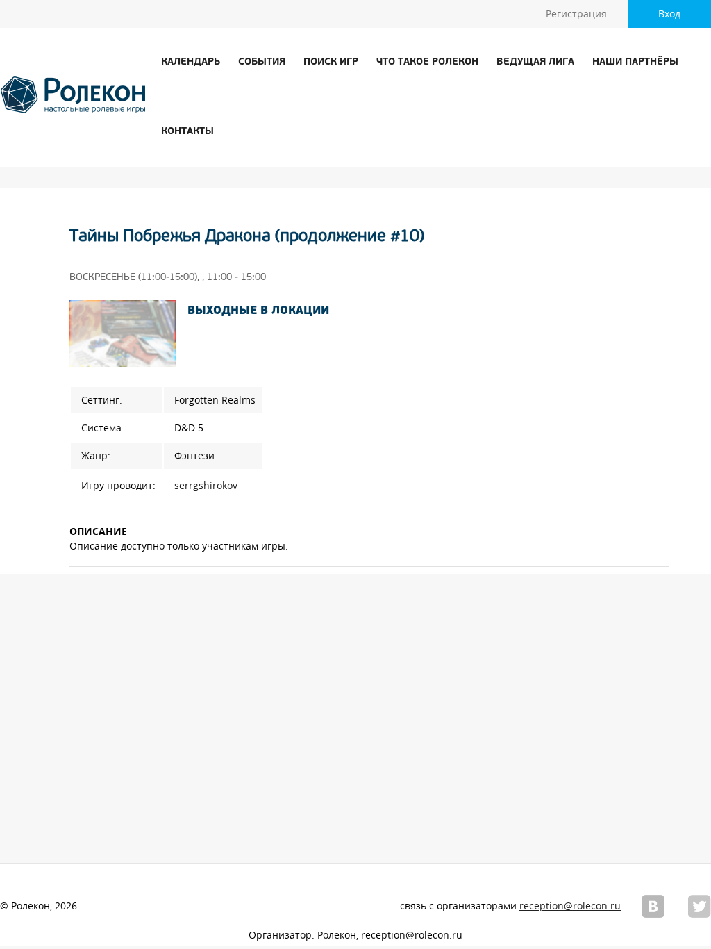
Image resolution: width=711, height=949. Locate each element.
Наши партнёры (635, 62)
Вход (669, 14)
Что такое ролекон (427, 62)
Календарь (190, 62)
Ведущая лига (535, 62)
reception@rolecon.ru (570, 906)
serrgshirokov (205, 485)
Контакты (187, 131)
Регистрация (576, 14)
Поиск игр (330, 62)
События (261, 62)
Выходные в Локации (258, 311)
